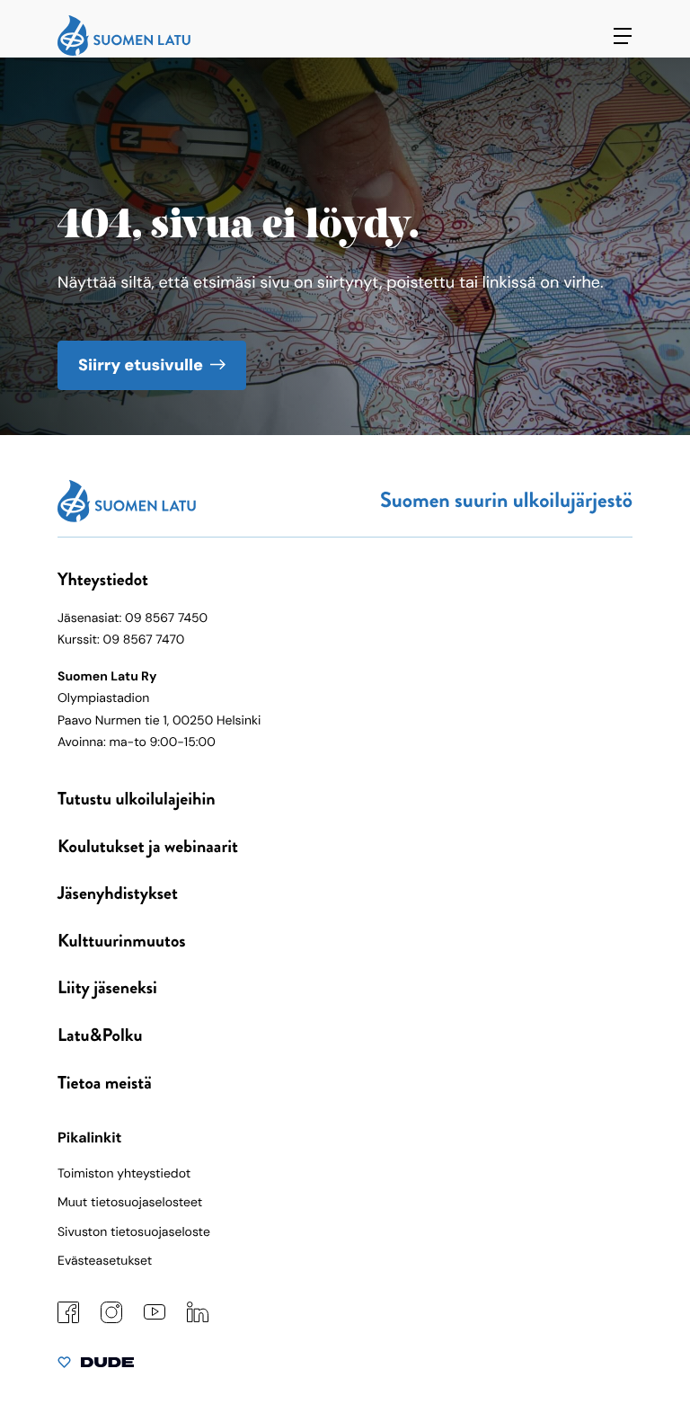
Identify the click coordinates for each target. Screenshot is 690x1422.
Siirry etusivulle (140, 365)
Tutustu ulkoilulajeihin (137, 799)
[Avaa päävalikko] (622, 36)
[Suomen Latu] (124, 51)
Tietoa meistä (105, 1083)
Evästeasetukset (105, 1261)
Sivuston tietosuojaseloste (134, 1232)
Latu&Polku (100, 1035)
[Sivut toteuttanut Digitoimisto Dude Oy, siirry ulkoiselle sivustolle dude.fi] (96, 1366)
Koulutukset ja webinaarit (148, 846)
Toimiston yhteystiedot (124, 1174)
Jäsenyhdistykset (118, 893)
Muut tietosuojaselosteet (130, 1203)
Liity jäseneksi (107, 987)
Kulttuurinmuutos (122, 941)
